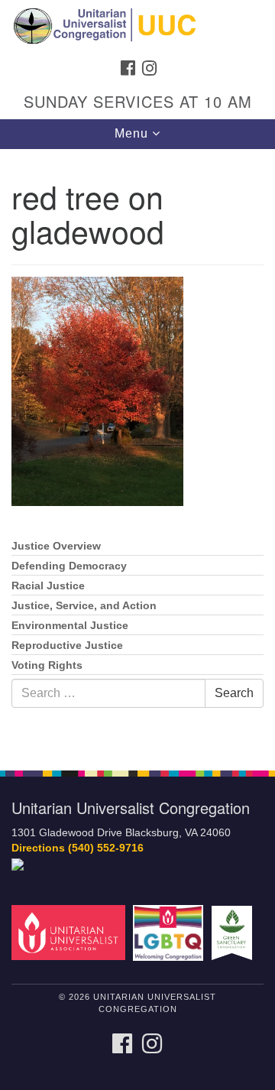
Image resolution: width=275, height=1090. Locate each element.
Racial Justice (48, 586)
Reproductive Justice (67, 645)
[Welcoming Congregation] (171, 932)
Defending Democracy (69, 566)
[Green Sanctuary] (234, 932)
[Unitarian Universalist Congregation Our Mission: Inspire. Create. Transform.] (137, 26)
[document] (137, 451)
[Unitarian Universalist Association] (70, 932)
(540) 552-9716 (106, 848)
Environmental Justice (69, 625)
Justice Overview (56, 546)
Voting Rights (46, 665)
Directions (38, 848)
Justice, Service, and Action (84, 606)
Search (234, 692)
